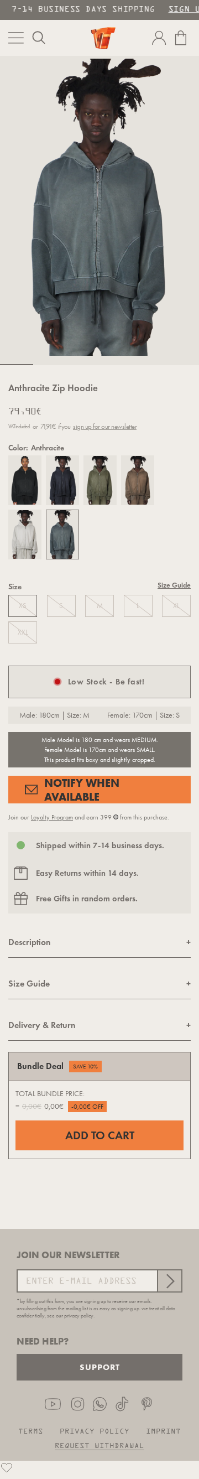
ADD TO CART (99, 1135)
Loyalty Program (52, 817)
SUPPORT (100, 1367)
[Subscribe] (169, 1280)
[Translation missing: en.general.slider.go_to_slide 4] (116, 364)
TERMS (30, 1431)
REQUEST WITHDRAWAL (99, 1446)
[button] (38, 37)
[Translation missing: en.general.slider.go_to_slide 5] (149, 364)
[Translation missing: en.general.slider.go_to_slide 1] (16, 364)
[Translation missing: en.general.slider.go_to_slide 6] (182, 364)
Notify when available (81, 789)
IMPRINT (163, 1431)
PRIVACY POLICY (94, 1431)
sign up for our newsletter (105, 426)
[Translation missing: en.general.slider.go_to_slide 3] (83, 364)
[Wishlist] (6, 1467)
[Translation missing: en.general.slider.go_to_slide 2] (49, 364)
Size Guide (174, 586)
